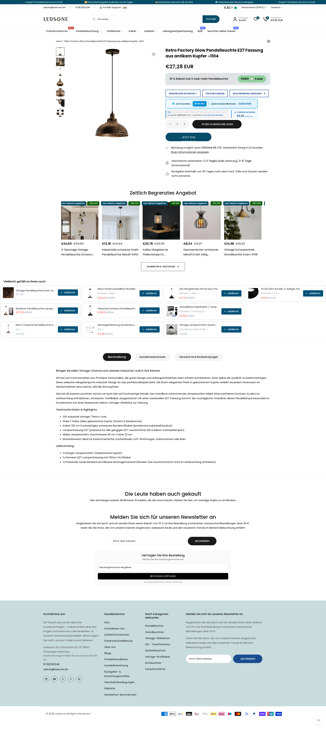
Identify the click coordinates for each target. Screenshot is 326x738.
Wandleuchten (154, 632)
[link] (88, 31)
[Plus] (184, 124)
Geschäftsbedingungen (119, 682)
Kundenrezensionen (153, 357)
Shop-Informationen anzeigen (190, 152)
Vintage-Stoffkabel (157, 656)
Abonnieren (202, 541)
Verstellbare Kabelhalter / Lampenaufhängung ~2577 (199, 307)
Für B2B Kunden (215, 93)
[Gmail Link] (124, 7)
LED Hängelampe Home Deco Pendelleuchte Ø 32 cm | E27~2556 (199, 289)
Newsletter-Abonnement (120, 694)
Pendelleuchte (154, 626)
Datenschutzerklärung (118, 641)
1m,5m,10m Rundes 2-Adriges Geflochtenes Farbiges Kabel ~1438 (281, 289)
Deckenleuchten (155, 650)
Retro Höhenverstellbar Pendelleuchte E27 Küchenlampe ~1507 (118, 289)
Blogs (107, 653)
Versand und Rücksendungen (198, 357)
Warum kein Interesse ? (183, 93)
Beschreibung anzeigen (247, 93)
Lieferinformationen (116, 634)
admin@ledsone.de (55, 669)
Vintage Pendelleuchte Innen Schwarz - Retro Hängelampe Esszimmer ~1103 (36, 290)
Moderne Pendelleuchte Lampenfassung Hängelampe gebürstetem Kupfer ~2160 (36, 308)
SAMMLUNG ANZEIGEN (161, 266)
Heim (59, 41)
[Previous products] (315, 281)
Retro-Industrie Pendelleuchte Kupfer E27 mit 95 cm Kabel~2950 (36, 325)
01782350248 (51, 664)
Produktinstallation (116, 659)
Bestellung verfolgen (163, 576)
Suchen (211, 19)
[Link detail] (46, 679)
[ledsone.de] (55, 19)
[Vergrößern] (153, 54)
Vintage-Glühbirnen (157, 638)
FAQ (106, 622)
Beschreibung (117, 357)
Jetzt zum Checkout (188, 138)
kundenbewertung (116, 665)
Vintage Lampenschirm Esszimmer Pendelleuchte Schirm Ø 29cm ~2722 (199, 325)
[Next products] (322, 281)
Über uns (110, 647)
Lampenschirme (155, 669)
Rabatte (109, 688)
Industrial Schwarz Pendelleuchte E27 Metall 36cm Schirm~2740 (118, 308)
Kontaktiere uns (114, 628)
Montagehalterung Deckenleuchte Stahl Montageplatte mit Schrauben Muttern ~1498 (118, 325)
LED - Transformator (157, 644)
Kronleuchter (153, 663)
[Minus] (170, 124)
